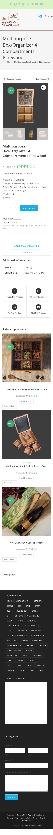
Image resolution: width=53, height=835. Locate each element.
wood (5, 228)
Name (9, 745)
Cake (28, 606)
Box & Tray (26, 462)
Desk (9, 611)
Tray (19, 665)
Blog (41, 818)
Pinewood (35, 225)
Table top (36, 655)
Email (9, 760)
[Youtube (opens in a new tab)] (36, 4)
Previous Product (14, 79)
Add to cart (29, 208)
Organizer (36, 630)
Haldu (20, 621)
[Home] (4, 62)
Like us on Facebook (17, 678)
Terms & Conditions (36, 815)
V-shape (29, 665)
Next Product (40, 79)
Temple (33, 660)
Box (9, 225)
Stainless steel (14, 650)
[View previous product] (5, 79)
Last (30, 755)
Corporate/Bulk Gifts (29, 818)
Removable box (14, 645)
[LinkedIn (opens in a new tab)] (32, 4)
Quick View (9, 406)
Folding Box (21, 611)
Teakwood (20, 660)
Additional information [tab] (26, 246)
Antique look (22, 601)
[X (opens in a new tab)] (11, 4)
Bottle (10, 606)
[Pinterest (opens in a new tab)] (19, 4)
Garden (35, 611)
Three (9, 665)
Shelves (29, 645)
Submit (11, 797)
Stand (29, 650)
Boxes (14, 222)
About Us (10, 815)
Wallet (40, 665)
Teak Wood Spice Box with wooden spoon (26, 389)
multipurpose (24, 225)
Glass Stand (33, 616)
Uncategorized (9, 574)
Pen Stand (12, 640)
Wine (32, 670)
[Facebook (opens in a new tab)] (15, 4)
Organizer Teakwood (17, 635)
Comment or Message (18, 772)
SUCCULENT (12, 655)
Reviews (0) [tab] (26, 252)
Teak (9, 660)
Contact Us (21, 815)
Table (24, 655)
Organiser (22, 630)
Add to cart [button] (26, 401)
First (7, 755)
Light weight (13, 626)
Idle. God (32, 621)
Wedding (11, 670)
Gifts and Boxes (26, 539)
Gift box (14, 225)
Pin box (24, 640)
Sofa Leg (42, 645)
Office (9, 630)
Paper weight (37, 635)
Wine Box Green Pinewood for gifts (26, 542)
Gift (8, 616)
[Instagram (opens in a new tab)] (28, 4)
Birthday (38, 601)
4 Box (9, 601)
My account (26, 820)
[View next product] (48, 79)
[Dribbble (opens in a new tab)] (23, 4)
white (43, 225)
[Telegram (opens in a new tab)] (41, 4)
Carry (37, 606)
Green (9, 621)
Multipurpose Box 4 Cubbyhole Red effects (26, 466)
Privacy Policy (12, 818)
